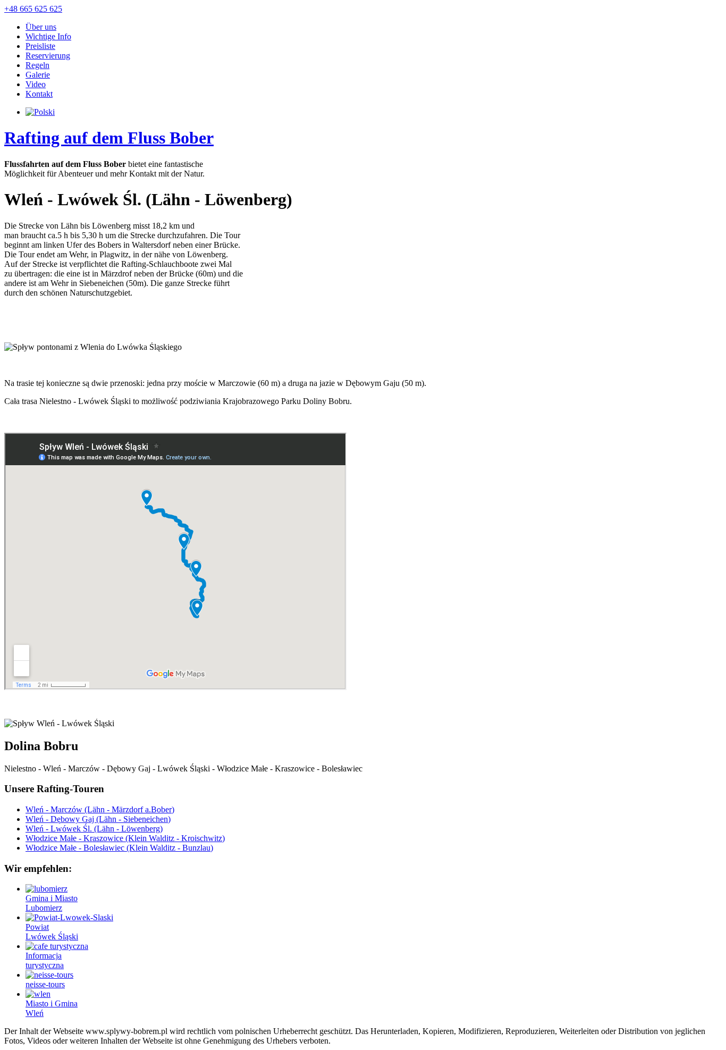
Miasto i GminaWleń (52, 1008)
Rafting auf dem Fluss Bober (109, 137)
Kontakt (39, 93)
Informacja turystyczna (45, 960)
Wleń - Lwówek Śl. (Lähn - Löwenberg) (94, 828)
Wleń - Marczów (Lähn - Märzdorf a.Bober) (100, 809)
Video (36, 84)
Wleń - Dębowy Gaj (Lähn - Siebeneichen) (98, 819)
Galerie (38, 74)
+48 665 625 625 (33, 8)
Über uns (41, 26)
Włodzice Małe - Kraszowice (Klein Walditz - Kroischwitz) (125, 838)
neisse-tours (45, 984)
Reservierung (48, 55)
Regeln (37, 65)
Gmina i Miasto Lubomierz (52, 903)
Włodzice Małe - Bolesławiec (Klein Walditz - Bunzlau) (119, 847)
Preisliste (40, 46)
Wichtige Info (48, 36)
